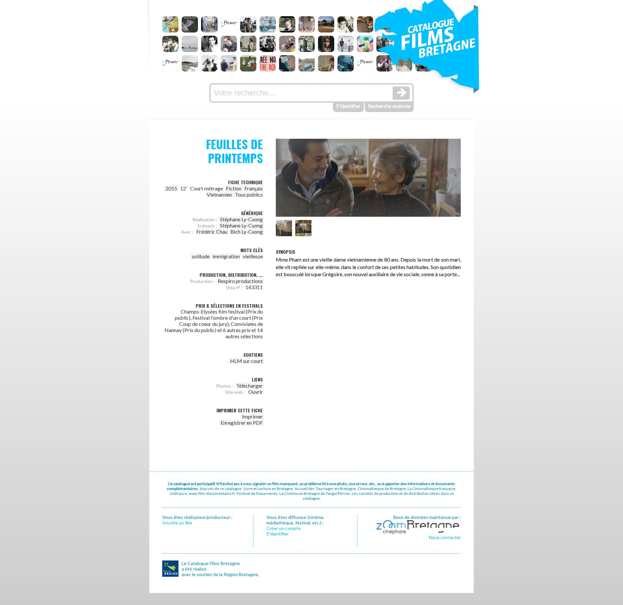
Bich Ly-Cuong (246, 231)
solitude (201, 256)
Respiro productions (240, 281)
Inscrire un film (177, 522)
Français (253, 188)
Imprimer (252, 416)
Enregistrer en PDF (242, 422)
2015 (171, 188)
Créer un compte (283, 528)
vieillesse (253, 256)
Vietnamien (219, 194)
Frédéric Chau (211, 231)
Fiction (233, 188)
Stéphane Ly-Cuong (241, 219)
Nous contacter (445, 537)
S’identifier (277, 533)
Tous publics (249, 194)
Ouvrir (255, 392)
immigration (226, 256)
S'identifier (348, 106)
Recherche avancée (389, 106)
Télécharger (249, 385)
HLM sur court (246, 361)
